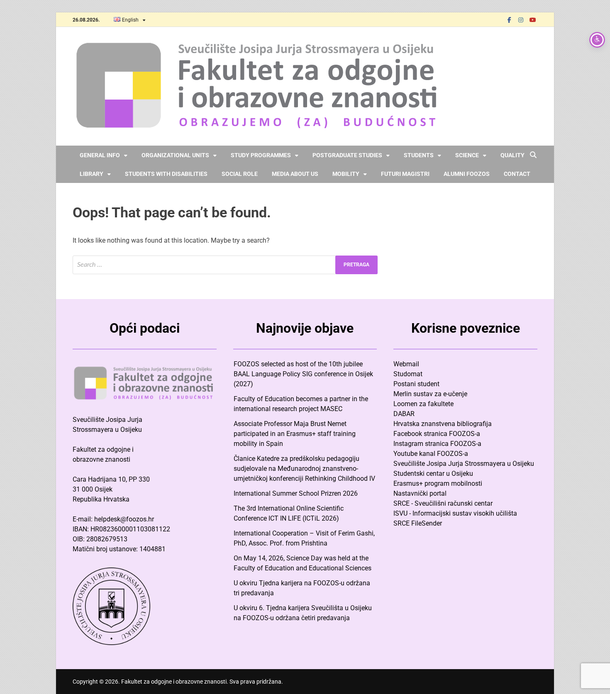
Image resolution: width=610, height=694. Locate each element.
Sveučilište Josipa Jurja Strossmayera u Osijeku (463, 464)
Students (419, 155)
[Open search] (533, 155)
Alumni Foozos (467, 173)
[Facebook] (509, 19)
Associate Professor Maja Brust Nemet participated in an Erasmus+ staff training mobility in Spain (295, 434)
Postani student (416, 384)
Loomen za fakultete (423, 404)
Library (91, 173)
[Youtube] (532, 19)
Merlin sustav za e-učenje (430, 394)
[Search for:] (225, 265)
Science (467, 155)
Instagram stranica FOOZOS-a (437, 444)
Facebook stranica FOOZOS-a (436, 434)
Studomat (407, 374)
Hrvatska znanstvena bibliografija (442, 424)
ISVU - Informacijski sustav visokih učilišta (455, 513)
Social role (240, 173)
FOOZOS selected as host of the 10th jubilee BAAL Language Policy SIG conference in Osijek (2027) (303, 374)
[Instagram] (521, 19)
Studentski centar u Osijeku (433, 473)
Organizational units (175, 155)
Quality (512, 155)
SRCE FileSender (417, 523)
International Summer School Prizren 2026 (296, 493)
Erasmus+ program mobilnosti (437, 483)
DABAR (404, 414)
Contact (517, 173)
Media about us (295, 173)
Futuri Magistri (405, 173)
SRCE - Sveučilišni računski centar (443, 503)
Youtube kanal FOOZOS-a (430, 454)
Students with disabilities (166, 173)
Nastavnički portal (420, 493)
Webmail (406, 364)
